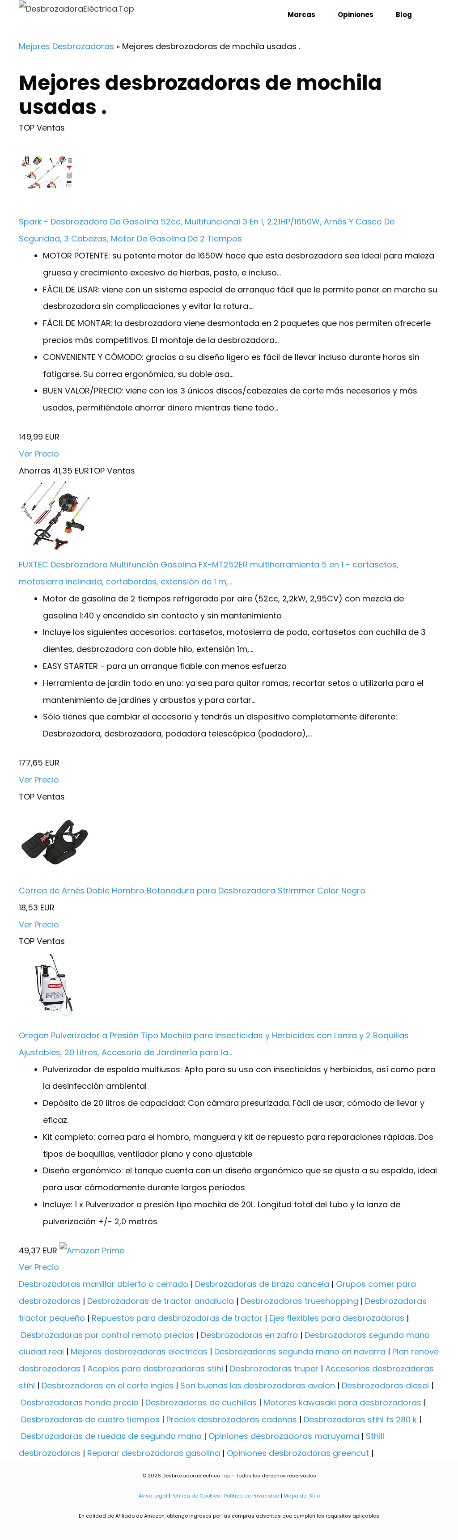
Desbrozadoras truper (274, 1368)
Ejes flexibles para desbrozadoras (336, 1318)
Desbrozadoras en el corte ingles (108, 1385)
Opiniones (355, 14)
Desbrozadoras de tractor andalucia (160, 1301)
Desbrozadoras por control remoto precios (107, 1335)
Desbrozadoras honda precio (80, 1402)
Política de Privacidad (252, 1495)
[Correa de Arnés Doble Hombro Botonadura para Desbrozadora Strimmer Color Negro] (54, 873)
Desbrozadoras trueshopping (299, 1301)
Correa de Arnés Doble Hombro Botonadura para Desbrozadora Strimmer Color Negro (192, 890)
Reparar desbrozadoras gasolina (153, 1453)
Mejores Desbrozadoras (66, 46)
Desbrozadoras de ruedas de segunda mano (111, 1436)
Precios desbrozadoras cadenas (231, 1419)
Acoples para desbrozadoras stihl (155, 1368)
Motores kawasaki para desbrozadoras (342, 1402)
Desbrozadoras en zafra (249, 1335)
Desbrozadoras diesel (385, 1385)
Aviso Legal (153, 1495)
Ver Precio (39, 453)
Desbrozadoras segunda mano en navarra (300, 1351)
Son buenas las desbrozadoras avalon (257, 1385)
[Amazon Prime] (91, 1250)
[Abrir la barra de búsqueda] (428, 14)
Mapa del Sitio (301, 1495)
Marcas (301, 14)
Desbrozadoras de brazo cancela (262, 1284)
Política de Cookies (195, 1495)
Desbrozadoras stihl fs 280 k (360, 1419)
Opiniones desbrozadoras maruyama (283, 1436)
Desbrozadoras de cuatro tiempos (90, 1419)
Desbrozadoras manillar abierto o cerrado (103, 1284)
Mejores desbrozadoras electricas (139, 1351)
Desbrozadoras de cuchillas (201, 1402)
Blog (404, 14)
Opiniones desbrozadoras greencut (298, 1453)
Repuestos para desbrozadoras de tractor (177, 1318)
